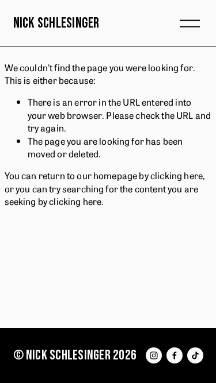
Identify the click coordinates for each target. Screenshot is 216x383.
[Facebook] (174, 355)
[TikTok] (195, 355)
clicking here (176, 175)
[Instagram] (154, 355)
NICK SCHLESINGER (56, 23)
